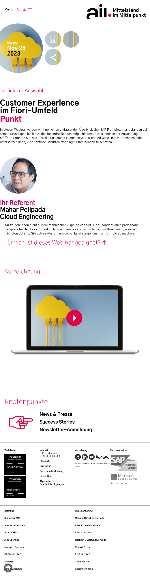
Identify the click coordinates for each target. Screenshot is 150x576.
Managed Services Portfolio (89, 518)
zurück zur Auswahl (21, 90)
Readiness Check (84, 569)
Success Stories (57, 422)
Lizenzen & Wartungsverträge (90, 540)
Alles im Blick (11, 532)
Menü (8, 9)
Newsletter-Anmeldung (66, 430)
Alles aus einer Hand (14, 525)
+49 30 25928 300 (51, 456)
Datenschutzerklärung (51, 471)
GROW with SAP (12, 554)
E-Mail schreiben (48, 453)
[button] (8, 568)
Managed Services (14, 547)
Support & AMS (12, 518)
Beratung (9, 511)
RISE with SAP (82, 554)
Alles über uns (11, 540)
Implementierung (84, 511)
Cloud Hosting (82, 562)
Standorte (45, 461)
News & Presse (56, 414)
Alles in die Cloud (83, 532)
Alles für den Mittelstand (87, 525)
